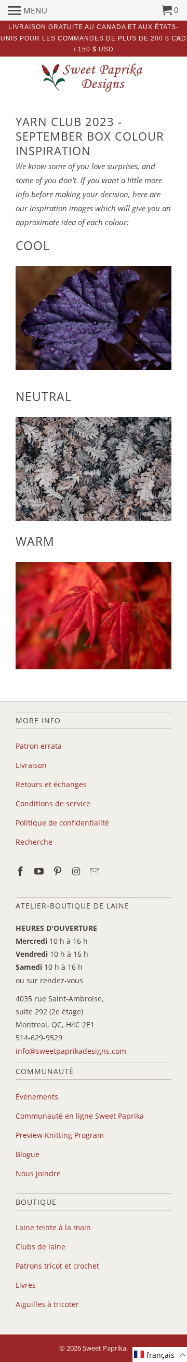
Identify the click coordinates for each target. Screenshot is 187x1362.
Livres (26, 1285)
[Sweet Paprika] (93, 77)
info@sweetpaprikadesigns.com (71, 1051)
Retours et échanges (51, 784)
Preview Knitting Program (60, 1135)
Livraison (31, 765)
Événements (37, 1097)
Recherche (34, 842)
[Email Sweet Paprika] (95, 871)
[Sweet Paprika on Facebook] (21, 871)
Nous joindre (38, 1173)
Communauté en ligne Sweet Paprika (80, 1116)
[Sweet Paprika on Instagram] (77, 871)
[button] (159, 1354)
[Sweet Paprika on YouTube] (40, 871)
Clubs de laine (40, 1246)
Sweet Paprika (104, 1348)
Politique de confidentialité (62, 823)
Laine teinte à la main (53, 1227)
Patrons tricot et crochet (57, 1266)
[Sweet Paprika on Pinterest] (58, 871)
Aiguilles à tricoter (47, 1304)
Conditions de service (53, 803)
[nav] (28, 10)
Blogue (27, 1154)
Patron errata (39, 746)
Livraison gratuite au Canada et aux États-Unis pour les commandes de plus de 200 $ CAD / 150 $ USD (93, 38)
